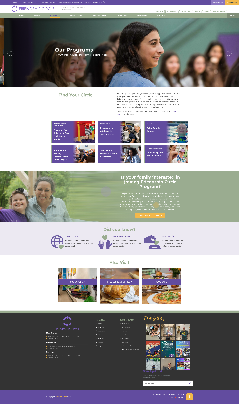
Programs (101, 327)
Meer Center (125, 323)
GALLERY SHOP (218, 2)
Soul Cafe (125, 342)
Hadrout (182, 397)
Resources (101, 338)
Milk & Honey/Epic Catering (130, 350)
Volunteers (101, 331)
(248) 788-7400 (53, 358)
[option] (119, 52)
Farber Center (126, 327)
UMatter (124, 331)
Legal (182, 394)
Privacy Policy (172, 394)
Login (100, 346)
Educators (101, 335)
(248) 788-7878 (53, 339)
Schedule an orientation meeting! (150, 215)
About (100, 323)
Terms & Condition (158, 394)
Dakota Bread (126, 346)
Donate (100, 342)
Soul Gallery (125, 338)
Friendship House (127, 335)
